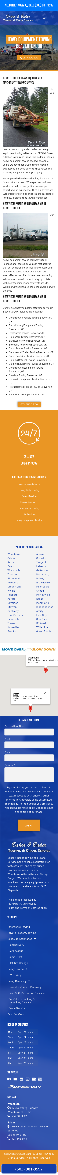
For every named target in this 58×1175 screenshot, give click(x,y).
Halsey (40, 578)
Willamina (42, 627)
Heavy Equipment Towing (29, 520)
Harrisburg (42, 574)
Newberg (12, 582)
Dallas (39, 598)
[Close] (44, 693)
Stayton (12, 606)
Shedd (40, 590)
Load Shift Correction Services (27, 993)
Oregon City (14, 586)
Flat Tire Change (18, 963)
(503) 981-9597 (44, 5)
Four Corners (15, 615)
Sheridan (41, 619)
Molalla (11, 590)
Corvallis (41, 558)
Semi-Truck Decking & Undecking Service (22, 1000)
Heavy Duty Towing (29, 490)
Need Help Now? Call (20, 5)
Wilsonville (13, 570)
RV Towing (29, 513)
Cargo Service (29, 496)
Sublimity (13, 611)
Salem (11, 558)
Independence (44, 606)
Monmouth (42, 602)
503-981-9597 (29, 463)
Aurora (11, 598)
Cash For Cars (15, 1014)
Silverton (12, 602)
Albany (40, 554)
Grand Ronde (43, 631)
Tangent (41, 562)
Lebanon (41, 566)
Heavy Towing (15, 969)
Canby (11, 566)
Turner (11, 623)
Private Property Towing (21, 932)
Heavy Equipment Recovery (25, 987)
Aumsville (13, 627)
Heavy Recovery (29, 501)
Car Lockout (16, 950)
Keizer (11, 562)
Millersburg (43, 586)
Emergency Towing (29, 507)
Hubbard (12, 594)
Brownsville (43, 582)
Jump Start (15, 956)
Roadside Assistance (29, 483)
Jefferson (42, 570)
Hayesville (13, 619)
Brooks (11, 631)
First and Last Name (15, 726)
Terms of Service (30, 907)
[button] (46, 671)
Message (9, 765)
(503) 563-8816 (19, 1138)
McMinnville (43, 594)
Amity (39, 611)
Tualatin (12, 574)
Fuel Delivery (16, 944)
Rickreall (41, 623)
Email (7, 739)
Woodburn (13, 554)
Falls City (41, 615)
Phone (8, 752)
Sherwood (13, 578)
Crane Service (17, 1008)
